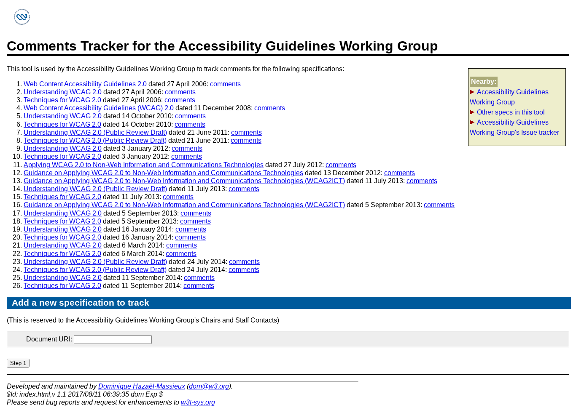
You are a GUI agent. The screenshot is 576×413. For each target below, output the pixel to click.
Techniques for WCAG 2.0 (62, 100)
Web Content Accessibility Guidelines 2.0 (85, 84)
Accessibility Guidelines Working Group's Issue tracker (514, 127)
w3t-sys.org (198, 402)
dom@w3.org (209, 386)
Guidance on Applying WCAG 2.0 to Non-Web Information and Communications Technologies (163, 172)
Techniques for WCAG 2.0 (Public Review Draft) (95, 140)
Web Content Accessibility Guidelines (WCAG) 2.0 (99, 108)
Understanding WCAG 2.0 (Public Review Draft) (95, 132)
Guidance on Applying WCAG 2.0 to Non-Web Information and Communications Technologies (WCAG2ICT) (184, 180)
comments (225, 84)
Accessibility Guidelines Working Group (509, 97)
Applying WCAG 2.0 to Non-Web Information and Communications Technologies (144, 164)
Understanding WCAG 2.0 (63, 92)
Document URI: (50, 339)
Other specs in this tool (511, 112)
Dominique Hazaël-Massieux (141, 386)
